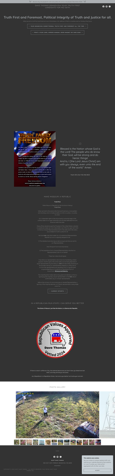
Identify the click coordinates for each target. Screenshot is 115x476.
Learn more (57, 233)
